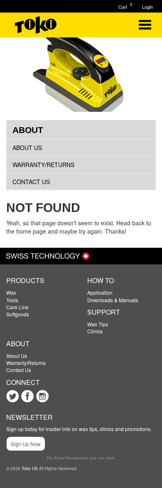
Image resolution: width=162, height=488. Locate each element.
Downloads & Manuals (112, 299)
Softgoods (17, 314)
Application (100, 292)
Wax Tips (97, 324)
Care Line (17, 307)
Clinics (95, 331)
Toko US (30, 468)
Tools (12, 299)
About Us (27, 147)
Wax (11, 292)
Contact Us (31, 181)
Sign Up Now (26, 443)
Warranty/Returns (43, 164)
